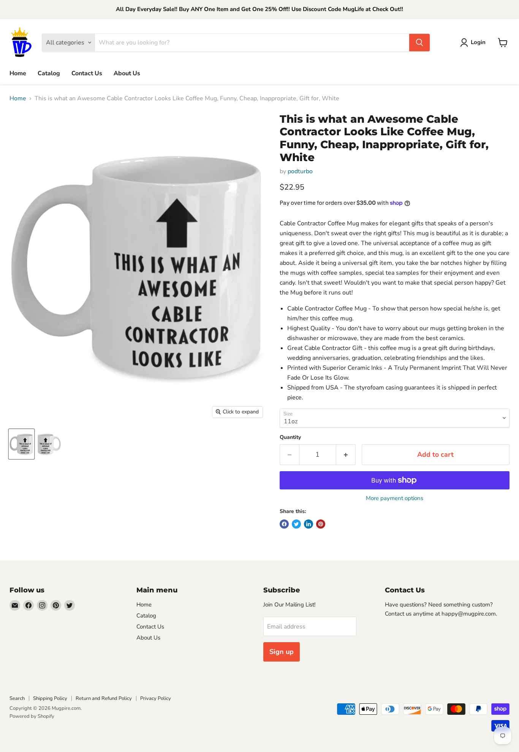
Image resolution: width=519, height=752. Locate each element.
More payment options (394, 498)
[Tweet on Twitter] (296, 524)
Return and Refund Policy (104, 698)
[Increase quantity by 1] (346, 454)
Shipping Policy (50, 698)
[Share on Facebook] (284, 524)
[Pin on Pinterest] (320, 524)
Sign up (281, 651)
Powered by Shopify (31, 716)
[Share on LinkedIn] (308, 524)
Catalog (49, 73)
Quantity (290, 437)
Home (17, 73)
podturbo (300, 171)
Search (17, 698)
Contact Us (86, 73)
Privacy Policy (155, 698)
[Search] (419, 42)
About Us (127, 73)
